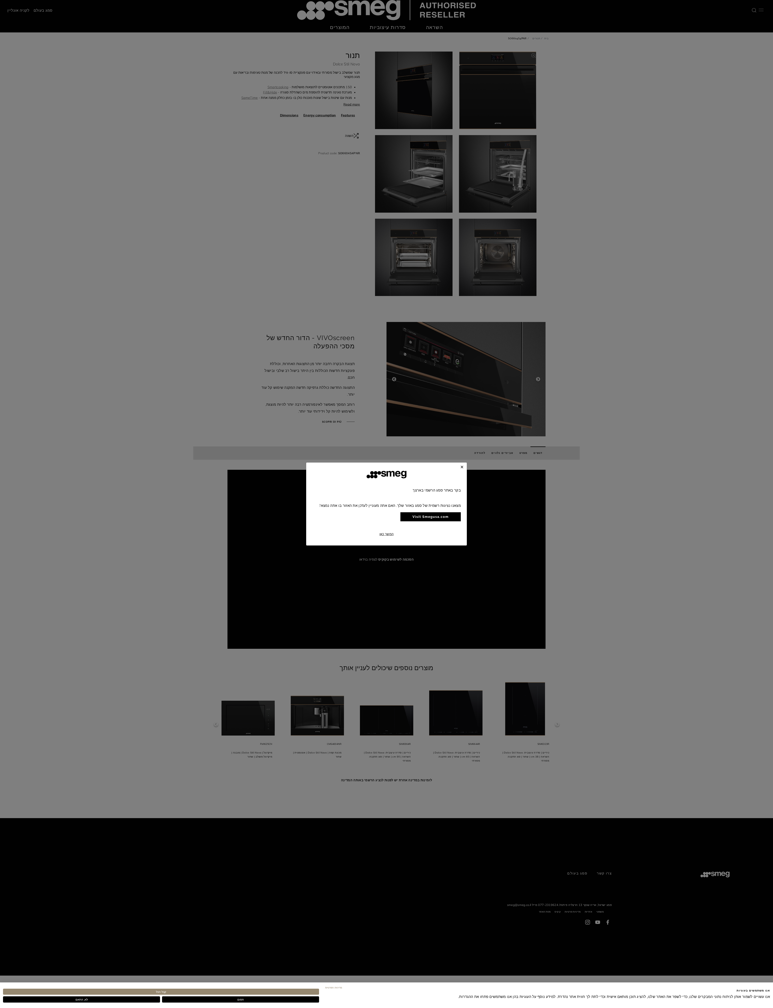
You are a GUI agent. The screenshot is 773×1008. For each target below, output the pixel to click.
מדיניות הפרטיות (333, 987)
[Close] (462, 466)
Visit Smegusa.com (430, 517)
